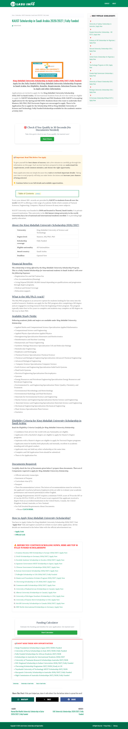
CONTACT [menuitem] (107, 3)
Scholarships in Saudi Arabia (27, 683)
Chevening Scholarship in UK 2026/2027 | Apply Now (36, 582)
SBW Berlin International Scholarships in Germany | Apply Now (39, 607)
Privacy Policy (107, 726)
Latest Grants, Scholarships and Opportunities (31, 726)
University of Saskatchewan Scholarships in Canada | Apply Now (40, 589)
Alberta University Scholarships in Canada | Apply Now (36, 593)
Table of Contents (29, 193)
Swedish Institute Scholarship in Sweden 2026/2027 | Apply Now (40, 560)
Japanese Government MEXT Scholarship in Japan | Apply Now (39, 564)
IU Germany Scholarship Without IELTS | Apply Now (101, 99)
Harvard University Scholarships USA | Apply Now (101, 49)
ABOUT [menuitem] (114, 3)
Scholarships (18, 15)
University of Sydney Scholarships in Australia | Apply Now (100, 25)
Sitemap (115, 726)
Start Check (47, 139)
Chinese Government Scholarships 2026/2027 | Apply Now (38, 567)
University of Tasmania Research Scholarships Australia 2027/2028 (41, 660)
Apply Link (19, 531)
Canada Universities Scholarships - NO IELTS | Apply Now (101, 33)
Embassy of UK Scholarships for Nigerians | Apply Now (102, 41)
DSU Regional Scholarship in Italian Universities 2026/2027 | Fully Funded (44, 663)
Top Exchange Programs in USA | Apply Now (101, 66)
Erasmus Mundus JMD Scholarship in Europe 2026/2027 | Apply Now (42, 553)
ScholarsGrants (17, 25)
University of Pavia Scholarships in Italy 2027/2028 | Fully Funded (41, 651)
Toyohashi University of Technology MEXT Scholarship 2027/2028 (41, 669)
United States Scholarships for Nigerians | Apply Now (102, 58)
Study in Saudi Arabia (41, 683)
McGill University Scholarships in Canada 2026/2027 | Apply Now (40, 603)
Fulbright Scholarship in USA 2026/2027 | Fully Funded (36, 574)
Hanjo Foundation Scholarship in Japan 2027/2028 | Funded (38, 648)
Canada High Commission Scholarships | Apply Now (101, 74)
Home (13, 15)
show (38, 194)
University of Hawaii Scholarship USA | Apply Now (101, 82)
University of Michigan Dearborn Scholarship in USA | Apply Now (40, 596)
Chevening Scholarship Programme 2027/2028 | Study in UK (38, 666)
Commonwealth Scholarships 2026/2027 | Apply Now (36, 585)
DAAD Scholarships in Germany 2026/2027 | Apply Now (36, 556)
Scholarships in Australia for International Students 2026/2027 (40, 657)
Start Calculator (47, 632)
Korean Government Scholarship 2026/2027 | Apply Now (37, 571)
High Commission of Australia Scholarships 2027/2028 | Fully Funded (42, 675)
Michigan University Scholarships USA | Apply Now (101, 91)
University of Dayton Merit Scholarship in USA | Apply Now (38, 600)
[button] (22, 699)
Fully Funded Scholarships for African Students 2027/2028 (38, 654)
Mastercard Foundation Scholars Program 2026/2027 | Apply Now (40, 578)
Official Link (20, 535)
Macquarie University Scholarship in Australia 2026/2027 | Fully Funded (43, 672)
